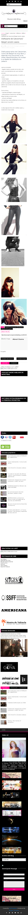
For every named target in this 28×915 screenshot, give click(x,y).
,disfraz (7, 47)
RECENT (5, 687)
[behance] (18, 913)
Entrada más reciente (7, 358)
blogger (5, 363)
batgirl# (7, 327)
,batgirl (17, 46)
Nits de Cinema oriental (7, 561)
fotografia (3, 34)
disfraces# (20, 327)
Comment (23, 687)
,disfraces (3, 47)
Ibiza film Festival (5, 566)
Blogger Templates (14, 910)
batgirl (7, 33)
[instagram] (18, 1)
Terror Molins (4, 565)
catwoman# (14, 327)
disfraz (23, 33)
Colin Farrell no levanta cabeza (17, 467)
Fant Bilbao (3, 559)
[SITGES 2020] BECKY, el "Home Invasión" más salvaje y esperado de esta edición (17, 511)
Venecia (3, 564)
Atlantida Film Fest (5, 560)
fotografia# (9, 329)
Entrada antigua (22, 358)
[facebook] (6, 1)
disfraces (18, 33)
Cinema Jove (4, 563)
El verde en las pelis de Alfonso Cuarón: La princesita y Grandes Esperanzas (17, 475)
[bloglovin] (15, 1)
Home (2, 33)
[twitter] (9, 1)
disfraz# (3, 329)
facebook (14, 363)
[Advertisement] (14, 531)
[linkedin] (21, 1)
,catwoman (21, 46)
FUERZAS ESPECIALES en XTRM (11, 634)
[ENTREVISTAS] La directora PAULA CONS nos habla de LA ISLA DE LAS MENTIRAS (16, 499)
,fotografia (12, 47)
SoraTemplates (13, 908)
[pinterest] (12, 1)
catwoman (12, 33)
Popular (14, 687)
